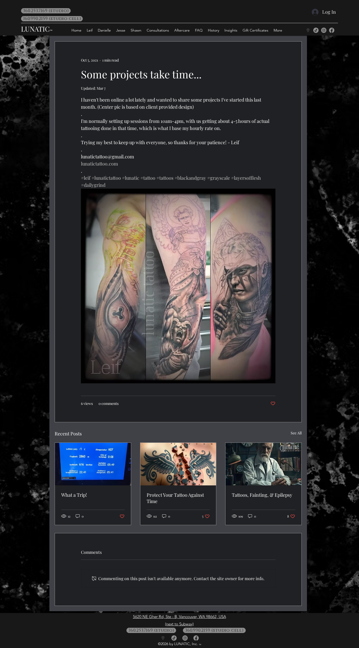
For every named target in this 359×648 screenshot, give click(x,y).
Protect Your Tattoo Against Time (175, 498)
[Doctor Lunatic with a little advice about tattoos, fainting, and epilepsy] (263, 464)
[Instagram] (323, 30)
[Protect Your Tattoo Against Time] (178, 464)
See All (296, 432)
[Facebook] (331, 30)
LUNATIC (35, 28)
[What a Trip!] (93, 464)
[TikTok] (316, 30)
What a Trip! (74, 495)
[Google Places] (308, 30)
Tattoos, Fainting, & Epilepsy (262, 495)
